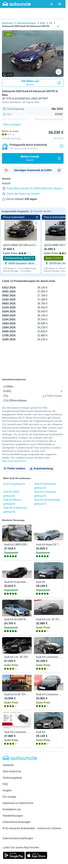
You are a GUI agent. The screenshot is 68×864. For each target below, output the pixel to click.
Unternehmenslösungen (17, 822)
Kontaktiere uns (12, 809)
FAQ (5, 784)
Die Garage (9, 796)
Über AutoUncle (12, 771)
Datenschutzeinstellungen (18, 838)
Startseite (7, 23)
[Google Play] (14, 855)
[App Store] (36, 855)
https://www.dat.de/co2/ (14, 461)
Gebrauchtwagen (26, 23)
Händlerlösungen (13, 815)
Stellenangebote (12, 777)
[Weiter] (60, 53)
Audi (42, 23)
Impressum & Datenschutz (18, 803)
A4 (50, 23)
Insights (7, 790)
